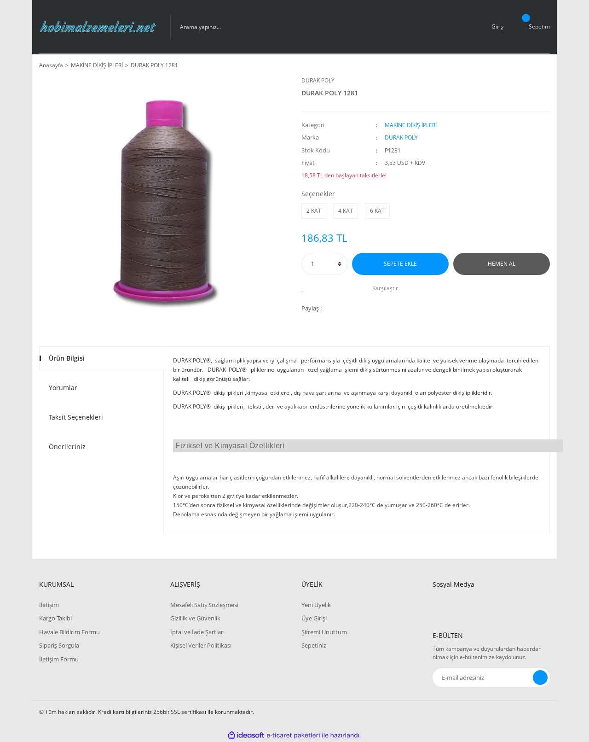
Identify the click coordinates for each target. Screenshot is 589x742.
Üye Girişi (314, 618)
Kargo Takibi (55, 618)
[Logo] (97, 27)
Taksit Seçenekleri (76, 417)
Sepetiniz (313, 645)
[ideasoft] (246, 735)
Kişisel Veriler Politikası (200, 645)
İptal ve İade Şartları (197, 632)
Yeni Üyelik (316, 605)
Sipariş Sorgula (59, 645)
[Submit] (540, 677)
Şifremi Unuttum (324, 632)
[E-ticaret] (293, 735)
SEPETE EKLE (400, 264)
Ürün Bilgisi (67, 358)
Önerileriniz (67, 446)
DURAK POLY (318, 80)
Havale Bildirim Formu (69, 632)
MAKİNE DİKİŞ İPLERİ (411, 125)
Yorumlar (63, 387)
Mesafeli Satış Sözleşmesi (204, 605)
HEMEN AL (501, 264)
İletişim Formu (59, 659)
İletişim (49, 605)
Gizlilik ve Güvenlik (195, 618)
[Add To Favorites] (304, 288)
